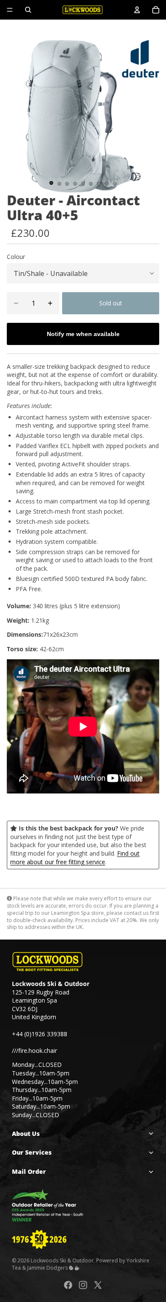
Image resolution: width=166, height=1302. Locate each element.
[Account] (137, 9)
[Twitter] (98, 1285)
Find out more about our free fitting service (75, 857)
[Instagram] (83, 1285)
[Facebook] (68, 1285)
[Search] (28, 9)
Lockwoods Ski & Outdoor (62, 1260)
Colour (16, 257)
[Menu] (10, 10)
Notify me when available (83, 334)
